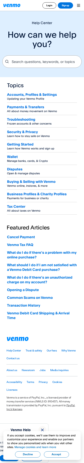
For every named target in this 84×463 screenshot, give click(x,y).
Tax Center (16, 206)
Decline (28, 454)
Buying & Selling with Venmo (31, 181)
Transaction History (23, 305)
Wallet (12, 156)
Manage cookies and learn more (35, 447)
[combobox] (42, 61)
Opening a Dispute (23, 290)
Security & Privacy (22, 132)
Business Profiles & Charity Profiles (37, 194)
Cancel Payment (21, 237)
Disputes (14, 169)
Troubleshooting (21, 119)
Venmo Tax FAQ (20, 244)
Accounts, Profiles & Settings (32, 94)
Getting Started (20, 144)
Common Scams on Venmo (30, 297)
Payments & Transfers (25, 107)
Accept (56, 454)
